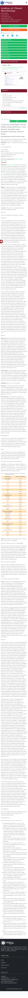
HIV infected (4, 173)
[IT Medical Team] (6, 2)
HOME (2, 960)
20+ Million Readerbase (14, 30)
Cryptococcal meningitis (12, 164)
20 (19, 767)
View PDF (13, 121)
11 (9, 318)
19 (7, 756)
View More (22, 108)
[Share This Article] (3, 35)
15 (15, 681)
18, (6, 756)
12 (9, 390)
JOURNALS (3, 962)
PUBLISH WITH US (5, 965)
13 (10, 394)
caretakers (19, 181)
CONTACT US (4, 968)
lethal (6, 166)
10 (15, 289)
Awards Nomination (14, 26)
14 (23, 665)
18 (21, 735)
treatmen (3, 195)
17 (20, 735)
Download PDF (22, 121)
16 (25, 696)
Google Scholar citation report (10, 61)
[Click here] (14, 78)
